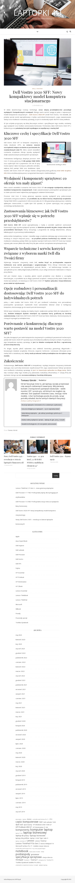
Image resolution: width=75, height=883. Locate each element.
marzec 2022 (20, 671)
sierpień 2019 (20, 793)
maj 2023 (19, 635)
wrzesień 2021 (21, 689)
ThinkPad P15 (50, 860)
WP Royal (18, 879)
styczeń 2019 (20, 812)
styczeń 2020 (20, 771)
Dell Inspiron (20, 545)
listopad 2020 (20, 726)
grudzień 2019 (20, 775)
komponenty (22, 830)
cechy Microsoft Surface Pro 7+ (40, 819)
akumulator (19, 819)
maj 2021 (19, 703)
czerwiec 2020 (20, 748)
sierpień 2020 (20, 739)
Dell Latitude (20, 550)
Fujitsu (18, 568)
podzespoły (23, 854)
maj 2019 (19, 807)
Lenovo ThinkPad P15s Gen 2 (28, 843)
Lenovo (30, 840)
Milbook (18, 609)
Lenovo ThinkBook (22, 595)
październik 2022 (21, 658)
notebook (22, 851)
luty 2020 (19, 766)
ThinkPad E (26, 860)
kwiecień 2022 (20, 667)
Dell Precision (20, 555)
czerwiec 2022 (20, 662)
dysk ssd (19, 824)
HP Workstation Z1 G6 (40, 827)
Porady (18, 613)
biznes (29, 819)
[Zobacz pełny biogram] (40, 401)
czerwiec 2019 (20, 803)
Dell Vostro (37, 88)
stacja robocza (47, 857)
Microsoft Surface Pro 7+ (24, 846)
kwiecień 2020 (20, 757)
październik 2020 (21, 730)
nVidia (42, 851)
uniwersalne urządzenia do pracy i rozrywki (27, 865)
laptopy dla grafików (22, 838)
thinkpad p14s (42, 860)
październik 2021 (21, 685)
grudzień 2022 (20, 653)
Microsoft (19, 604)
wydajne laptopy (43, 865)
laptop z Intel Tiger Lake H (39, 838)
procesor (35, 854)
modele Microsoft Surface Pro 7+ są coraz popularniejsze (30, 848)
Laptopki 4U (37, 13)
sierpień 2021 (20, 694)
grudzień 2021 (20, 680)
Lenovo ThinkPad (21, 600)
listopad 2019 (20, 780)
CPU (50, 819)
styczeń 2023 (20, 649)
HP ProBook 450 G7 (24, 827)
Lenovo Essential (21, 591)
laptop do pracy (22, 835)
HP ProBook (20, 577)
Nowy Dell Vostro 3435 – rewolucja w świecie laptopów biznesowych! (14, 459)
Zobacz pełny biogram (30, 401)
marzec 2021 (20, 712)
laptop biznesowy (35, 832)
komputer (36, 829)
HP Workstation (21, 582)
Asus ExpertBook (21, 541)
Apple (17, 536)
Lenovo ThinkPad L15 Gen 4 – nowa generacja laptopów (34, 488)
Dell (40, 822)
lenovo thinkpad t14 (47, 844)
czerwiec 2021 (20, 698)
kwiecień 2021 (20, 707)
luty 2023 (19, 644)
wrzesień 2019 (21, 789)
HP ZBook (19, 586)
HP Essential (20, 573)
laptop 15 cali (19, 833)
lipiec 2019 (19, 798)
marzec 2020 (20, 762)
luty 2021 (19, 717)
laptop (48, 829)
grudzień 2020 (20, 721)
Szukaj (56, 476)
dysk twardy (28, 825)
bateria (24, 819)
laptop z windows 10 (21, 841)
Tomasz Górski (12, 430)
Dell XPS (18, 564)
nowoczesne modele (34, 851)
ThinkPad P (34, 860)
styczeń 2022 (20, 676)
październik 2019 (21, 784)
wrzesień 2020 (21, 735)
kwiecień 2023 (20, 640)
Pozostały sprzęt (21, 618)
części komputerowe (27, 821)
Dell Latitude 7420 (49, 822)
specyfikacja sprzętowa (29, 857)
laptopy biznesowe (37, 835)
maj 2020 (19, 753)
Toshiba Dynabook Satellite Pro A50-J (28, 862)
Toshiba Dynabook (22, 622)
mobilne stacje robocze (41, 846)
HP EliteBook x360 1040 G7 (42, 825)
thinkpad (19, 860)
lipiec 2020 (19, 744)
